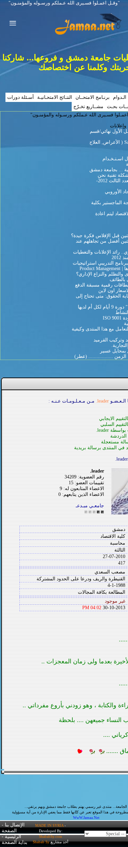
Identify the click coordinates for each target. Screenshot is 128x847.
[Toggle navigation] (10, 24)
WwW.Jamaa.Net (86, 817)
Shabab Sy (41, 842)
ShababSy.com (50, 836)
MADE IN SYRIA (49, 825)
